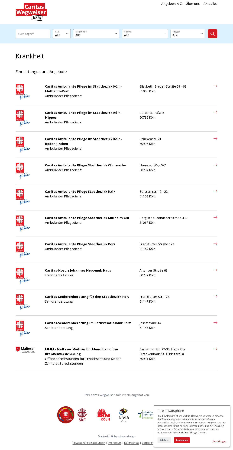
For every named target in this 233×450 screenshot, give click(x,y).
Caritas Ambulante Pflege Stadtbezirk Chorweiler (85, 165)
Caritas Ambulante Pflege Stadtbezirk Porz (80, 244)
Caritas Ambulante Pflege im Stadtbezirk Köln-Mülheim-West (83, 88)
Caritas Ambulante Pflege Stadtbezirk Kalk (80, 191)
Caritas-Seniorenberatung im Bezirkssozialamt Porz (88, 323)
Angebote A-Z (171, 3)
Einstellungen (219, 441)
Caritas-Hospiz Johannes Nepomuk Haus (78, 270)
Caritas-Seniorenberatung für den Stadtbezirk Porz (87, 297)
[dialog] (192, 426)
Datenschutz (131, 442)
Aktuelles (210, 3)
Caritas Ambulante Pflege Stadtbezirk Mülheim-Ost (87, 218)
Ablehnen (164, 440)
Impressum (114, 442)
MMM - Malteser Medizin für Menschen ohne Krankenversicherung (81, 351)
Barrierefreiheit (151, 442)
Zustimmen (182, 440)
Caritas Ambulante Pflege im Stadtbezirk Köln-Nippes (83, 115)
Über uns (193, 3)
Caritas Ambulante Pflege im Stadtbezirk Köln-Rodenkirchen (83, 141)
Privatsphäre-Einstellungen (89, 442)
